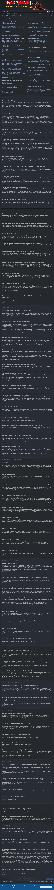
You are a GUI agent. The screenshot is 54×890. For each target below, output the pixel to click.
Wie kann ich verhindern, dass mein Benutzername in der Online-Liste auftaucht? (13, 42)
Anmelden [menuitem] (50, 12)
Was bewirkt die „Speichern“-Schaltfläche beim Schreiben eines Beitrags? (13, 74)
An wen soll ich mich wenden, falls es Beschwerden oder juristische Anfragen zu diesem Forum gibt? (39, 90)
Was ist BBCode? (5, 82)
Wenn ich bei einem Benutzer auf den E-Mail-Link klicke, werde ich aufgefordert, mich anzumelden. (13, 55)
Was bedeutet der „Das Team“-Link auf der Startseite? (38, 35)
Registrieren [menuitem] (52, 12)
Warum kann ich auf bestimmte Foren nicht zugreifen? (13, 68)
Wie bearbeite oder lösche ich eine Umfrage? (11, 67)
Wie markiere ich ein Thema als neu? (9, 77)
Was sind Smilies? (5, 84)
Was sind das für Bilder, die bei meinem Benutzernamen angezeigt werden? (13, 50)
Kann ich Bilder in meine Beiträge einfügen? (10, 86)
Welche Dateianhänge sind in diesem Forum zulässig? (38, 80)
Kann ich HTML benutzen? (7, 83)
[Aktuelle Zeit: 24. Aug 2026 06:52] (51, 16)
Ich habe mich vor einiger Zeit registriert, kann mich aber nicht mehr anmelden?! (13, 31)
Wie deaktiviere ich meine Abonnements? (35, 75)
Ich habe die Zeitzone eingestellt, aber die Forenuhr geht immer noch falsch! (13, 46)
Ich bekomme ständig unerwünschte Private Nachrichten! (39, 41)
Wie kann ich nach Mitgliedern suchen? (35, 63)
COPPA (19, 142)
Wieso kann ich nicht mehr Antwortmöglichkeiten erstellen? (14, 65)
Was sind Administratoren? (32, 23)
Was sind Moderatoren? (32, 25)
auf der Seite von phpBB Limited (26, 832)
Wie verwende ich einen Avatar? (8, 51)
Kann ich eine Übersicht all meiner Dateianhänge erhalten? (39, 81)
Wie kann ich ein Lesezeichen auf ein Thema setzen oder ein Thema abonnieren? (39, 72)
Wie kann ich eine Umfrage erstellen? (9, 64)
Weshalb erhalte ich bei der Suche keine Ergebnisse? (38, 60)
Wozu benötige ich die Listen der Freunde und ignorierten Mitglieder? (39, 49)
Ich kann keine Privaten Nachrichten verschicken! (37, 40)
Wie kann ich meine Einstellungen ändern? (10, 40)
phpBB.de (19, 257)
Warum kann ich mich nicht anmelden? (9, 28)
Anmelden (9, 13)
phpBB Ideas (10, 842)
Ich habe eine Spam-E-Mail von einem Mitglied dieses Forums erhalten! (38, 43)
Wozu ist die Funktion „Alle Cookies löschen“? (11, 35)
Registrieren (15, 13)
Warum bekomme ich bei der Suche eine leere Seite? (38, 61)
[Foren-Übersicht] (27, 5)
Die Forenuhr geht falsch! (7, 44)
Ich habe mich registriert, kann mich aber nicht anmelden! (13, 27)
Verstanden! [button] (46, 887)
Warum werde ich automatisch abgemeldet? (10, 34)
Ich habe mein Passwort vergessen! (9, 32)
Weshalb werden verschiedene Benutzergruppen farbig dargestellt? (38, 32)
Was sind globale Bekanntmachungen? (9, 87)
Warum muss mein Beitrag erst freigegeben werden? (12, 76)
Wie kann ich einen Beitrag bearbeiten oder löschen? (12, 61)
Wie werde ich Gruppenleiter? (33, 30)
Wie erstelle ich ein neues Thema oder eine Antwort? (12, 60)
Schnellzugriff (2, 12)
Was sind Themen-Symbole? (7, 92)
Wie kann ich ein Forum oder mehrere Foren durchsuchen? (39, 59)
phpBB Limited (10, 257)
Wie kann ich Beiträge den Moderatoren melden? (11, 72)
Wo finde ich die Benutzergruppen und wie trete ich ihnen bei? (39, 28)
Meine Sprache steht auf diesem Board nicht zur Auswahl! (13, 47)
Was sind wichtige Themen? (7, 90)
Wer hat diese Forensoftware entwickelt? (35, 86)
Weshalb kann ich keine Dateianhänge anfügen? (11, 69)
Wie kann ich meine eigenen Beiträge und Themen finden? (39, 64)
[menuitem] (48, 11)
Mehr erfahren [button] (15, 887)
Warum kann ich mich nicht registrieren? (10, 26)
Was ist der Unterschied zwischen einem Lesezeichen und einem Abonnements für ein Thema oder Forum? (39, 70)
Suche (3, 13)
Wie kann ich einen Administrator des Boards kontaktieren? (39, 91)
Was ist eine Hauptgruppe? (32, 34)
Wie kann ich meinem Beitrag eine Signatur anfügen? (12, 63)
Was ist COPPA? (5, 25)
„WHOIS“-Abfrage (42, 853)
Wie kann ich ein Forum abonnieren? (34, 74)
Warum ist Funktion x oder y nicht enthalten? (36, 88)
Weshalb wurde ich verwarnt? (7, 70)
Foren (6, 11)
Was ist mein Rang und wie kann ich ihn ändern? (11, 53)
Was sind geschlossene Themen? (8, 91)
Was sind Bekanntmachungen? (8, 88)
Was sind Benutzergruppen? (33, 26)
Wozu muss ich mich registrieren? (8, 23)
